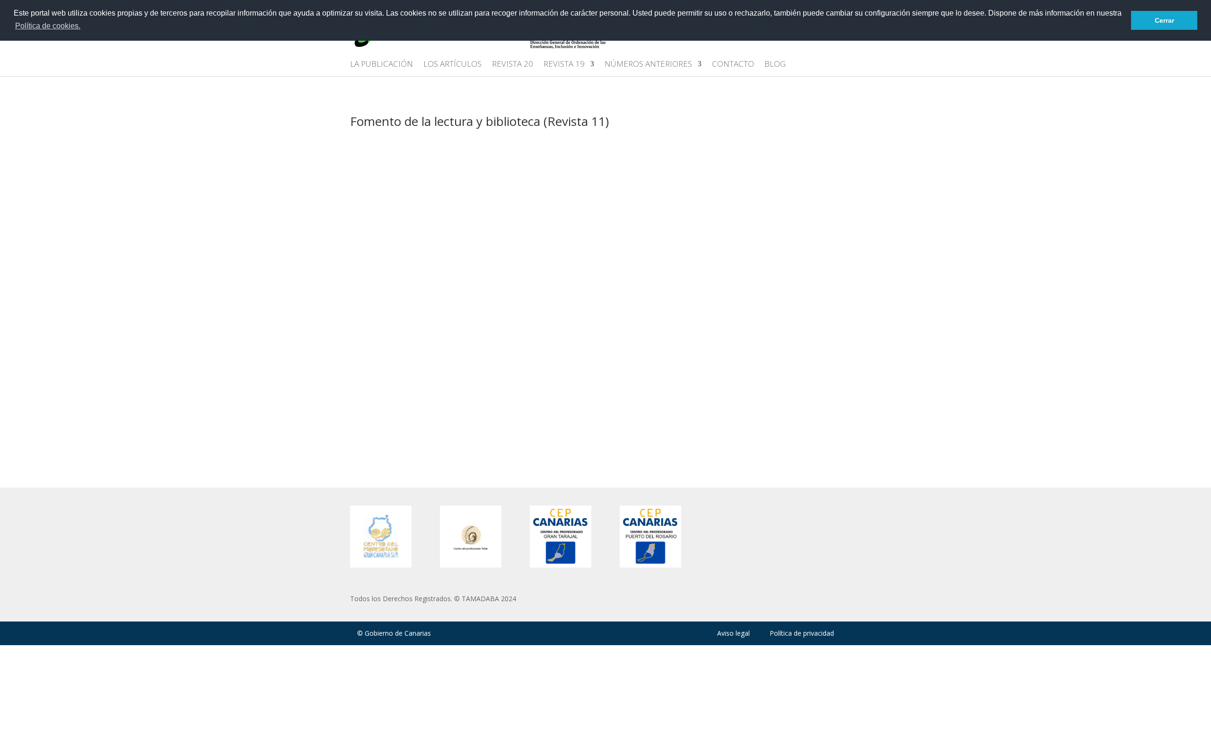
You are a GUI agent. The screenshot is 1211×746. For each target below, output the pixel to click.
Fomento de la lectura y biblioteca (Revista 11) (478, 185)
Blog (775, 65)
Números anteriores (648, 65)
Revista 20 (512, 65)
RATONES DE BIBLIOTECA (411, 366)
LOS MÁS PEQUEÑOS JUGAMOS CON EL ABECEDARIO (465, 269)
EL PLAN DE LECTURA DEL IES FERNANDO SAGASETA (465, 171)
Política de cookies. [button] (47, 26)
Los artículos (452, 65)
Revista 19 (564, 65)
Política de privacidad (802, 633)
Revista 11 (568, 185)
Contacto (733, 65)
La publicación (381, 65)
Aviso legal (733, 633)
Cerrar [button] (1164, 20)
